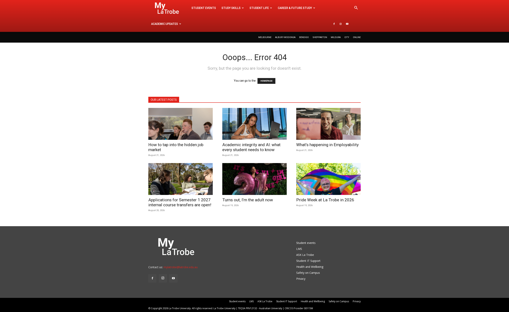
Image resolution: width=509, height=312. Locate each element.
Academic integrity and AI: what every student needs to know (251, 147)
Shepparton (320, 37)
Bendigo (304, 37)
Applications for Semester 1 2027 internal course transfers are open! (179, 202)
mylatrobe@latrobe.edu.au (181, 267)
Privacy (300, 279)
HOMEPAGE (266, 81)
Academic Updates (164, 23)
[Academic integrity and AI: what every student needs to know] (254, 124)
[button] (356, 8)
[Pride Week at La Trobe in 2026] (328, 179)
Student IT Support (308, 261)
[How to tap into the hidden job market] (180, 124)
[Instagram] (341, 24)
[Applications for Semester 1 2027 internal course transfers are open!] (180, 179)
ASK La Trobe (305, 255)
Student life (259, 8)
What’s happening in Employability (327, 144)
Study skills (231, 8)
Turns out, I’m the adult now (248, 200)
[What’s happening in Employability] (328, 124)
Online (357, 37)
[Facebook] (334, 24)
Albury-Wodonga (285, 37)
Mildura (336, 37)
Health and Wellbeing (309, 267)
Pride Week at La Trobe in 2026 (325, 200)
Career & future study (295, 8)
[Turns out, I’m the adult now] (254, 179)
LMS (299, 249)
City (346, 37)
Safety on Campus (308, 273)
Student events (203, 8)
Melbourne (264, 37)
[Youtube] (347, 24)
